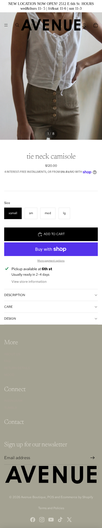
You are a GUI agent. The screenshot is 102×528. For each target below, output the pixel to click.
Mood (9, 375)
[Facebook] (33, 519)
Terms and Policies (51, 508)
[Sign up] (92, 458)
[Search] (17, 25)
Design (10, 318)
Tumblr (10, 408)
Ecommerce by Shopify (77, 497)
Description (14, 295)
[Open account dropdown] (84, 25)
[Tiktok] (60, 519)
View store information (29, 281)
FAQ (7, 361)
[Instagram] (42, 519)
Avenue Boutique (33, 497)
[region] (51, 6)
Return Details (17, 368)
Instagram (13, 401)
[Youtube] (51, 519)
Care (8, 307)
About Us (12, 354)
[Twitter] (69, 519)
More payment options (51, 260)
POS (50, 497)
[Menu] (6, 25)
